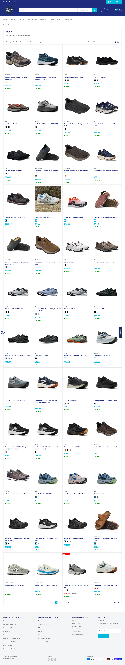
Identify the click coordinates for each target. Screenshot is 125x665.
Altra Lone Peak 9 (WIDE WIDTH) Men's (75, 355)
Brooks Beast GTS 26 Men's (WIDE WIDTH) (46, 124)
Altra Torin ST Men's (69, 309)
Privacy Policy (76, 629)
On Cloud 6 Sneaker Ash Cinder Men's (104, 262)
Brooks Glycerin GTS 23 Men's (102, 355)
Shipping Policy (76, 626)
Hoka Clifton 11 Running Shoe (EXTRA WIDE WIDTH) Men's (17, 539)
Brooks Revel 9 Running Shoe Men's (14, 400)
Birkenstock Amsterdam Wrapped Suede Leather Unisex (16, 263)
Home (5, 19)
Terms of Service (77, 631)
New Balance (38, 215)
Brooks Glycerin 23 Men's (71, 400)
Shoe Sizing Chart (77, 634)
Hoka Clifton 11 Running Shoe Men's (73, 217)
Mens (9, 25)
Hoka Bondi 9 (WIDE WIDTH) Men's (44, 493)
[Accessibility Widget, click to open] (3, 332)
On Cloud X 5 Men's (69, 262)
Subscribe (103, 636)
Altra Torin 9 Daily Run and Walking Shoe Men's (18, 355)
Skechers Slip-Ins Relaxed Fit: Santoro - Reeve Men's (48, 263)
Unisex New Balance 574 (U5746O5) (15, 585)
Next (115, 602)
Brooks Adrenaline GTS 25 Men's (73, 447)
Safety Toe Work (32, 19)
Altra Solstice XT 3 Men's (41, 355)
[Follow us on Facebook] (49, 659)
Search (74, 620)
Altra (6, 306)
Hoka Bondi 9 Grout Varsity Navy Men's (74, 493)
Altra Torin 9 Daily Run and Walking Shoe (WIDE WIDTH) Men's (48, 309)
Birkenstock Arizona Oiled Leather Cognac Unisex (105, 539)
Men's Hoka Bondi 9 (99, 493)
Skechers (8, 75)
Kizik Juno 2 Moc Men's (100, 77)
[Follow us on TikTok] (55, 659)
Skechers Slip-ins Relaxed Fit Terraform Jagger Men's (16, 78)
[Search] (94, 10)
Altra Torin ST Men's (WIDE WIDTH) (14, 309)
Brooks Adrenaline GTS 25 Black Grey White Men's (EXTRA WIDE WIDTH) (17, 448)
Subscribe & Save (115, 2)
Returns (51, 19)
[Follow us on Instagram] (52, 659)
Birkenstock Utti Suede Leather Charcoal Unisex (46, 171)
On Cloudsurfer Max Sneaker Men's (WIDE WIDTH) (105, 125)
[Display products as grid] (115, 42)
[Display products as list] (118, 42)
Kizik (65, 75)
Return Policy (76, 623)
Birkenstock (38, 168)
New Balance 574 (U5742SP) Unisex (45, 217)
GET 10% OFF (120, 332)
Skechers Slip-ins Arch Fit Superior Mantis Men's (76, 171)
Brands (22, 19)
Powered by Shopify (8, 658)
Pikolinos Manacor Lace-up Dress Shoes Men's (18, 493)
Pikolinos (7, 215)
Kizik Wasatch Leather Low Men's (73, 77)
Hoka (95, 168)
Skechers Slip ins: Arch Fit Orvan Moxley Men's (106, 447)
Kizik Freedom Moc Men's (12, 124)
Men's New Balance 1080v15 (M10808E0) (46, 585)
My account (103, 11)
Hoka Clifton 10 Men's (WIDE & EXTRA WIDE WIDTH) (76, 586)
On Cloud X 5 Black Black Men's (13, 170)
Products (12, 19)
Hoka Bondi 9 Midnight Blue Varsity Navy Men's (106, 170)
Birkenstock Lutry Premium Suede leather (105, 217)
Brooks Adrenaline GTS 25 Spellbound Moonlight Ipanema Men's (45, 78)
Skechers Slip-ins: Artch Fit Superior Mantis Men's (76, 125)
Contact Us (68, 19)
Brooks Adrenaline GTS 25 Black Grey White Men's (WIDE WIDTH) (47, 448)
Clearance (43, 19)
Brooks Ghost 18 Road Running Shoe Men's (105, 585)
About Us (59, 19)
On (94, 121)
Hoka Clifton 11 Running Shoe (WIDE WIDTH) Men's (47, 539)
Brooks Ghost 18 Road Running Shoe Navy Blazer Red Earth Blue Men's (46, 401)
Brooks (37, 75)
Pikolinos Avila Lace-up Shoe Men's (14, 217)
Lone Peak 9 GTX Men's (100, 309)
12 (68, 602)
